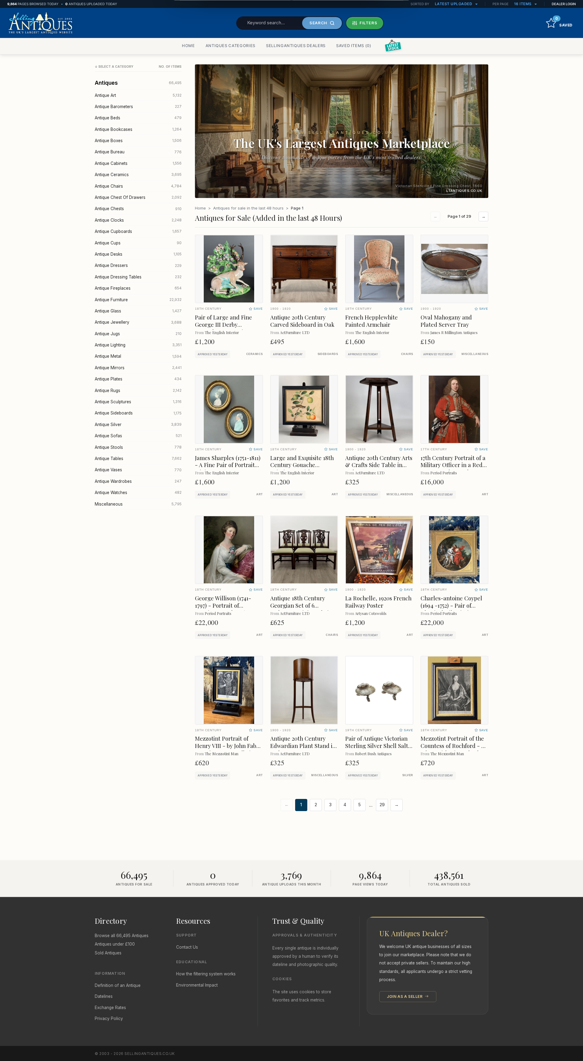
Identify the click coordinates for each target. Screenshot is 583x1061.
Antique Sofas (138, 435)
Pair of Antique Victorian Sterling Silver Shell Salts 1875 (378, 746)
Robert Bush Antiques (373, 753)
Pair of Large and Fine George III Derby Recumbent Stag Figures (226, 324)
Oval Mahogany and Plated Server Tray (446, 320)
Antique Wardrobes (138, 481)
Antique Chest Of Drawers (138, 197)
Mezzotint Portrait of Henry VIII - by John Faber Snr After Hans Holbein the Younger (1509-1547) (228, 749)
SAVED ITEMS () (353, 45)
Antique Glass (138, 311)
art (259, 494)
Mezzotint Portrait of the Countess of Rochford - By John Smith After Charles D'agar (454, 749)
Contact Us (187, 947)
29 (382, 804)
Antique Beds (138, 117)
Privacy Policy (109, 1018)
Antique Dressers (138, 265)
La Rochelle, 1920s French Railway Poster (378, 601)
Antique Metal (138, 356)
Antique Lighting (138, 345)
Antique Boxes (138, 140)
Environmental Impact (197, 985)
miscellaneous (475, 354)
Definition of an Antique (118, 985)
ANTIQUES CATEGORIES (230, 45)
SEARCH (318, 22)
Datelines (104, 996)
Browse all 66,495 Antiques (121, 935)
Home (200, 208)
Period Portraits (443, 472)
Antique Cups (138, 243)
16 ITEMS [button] (523, 4)
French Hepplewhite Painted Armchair (371, 320)
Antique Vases (138, 469)
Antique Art (138, 95)
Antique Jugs (138, 333)
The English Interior (222, 332)
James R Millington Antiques (454, 332)
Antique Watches (138, 492)
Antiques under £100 (115, 944)
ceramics (254, 354)
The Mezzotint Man (221, 753)
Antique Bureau (138, 151)
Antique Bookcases (138, 129)
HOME (188, 45)
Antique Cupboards (138, 231)
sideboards (328, 354)
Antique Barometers (138, 106)
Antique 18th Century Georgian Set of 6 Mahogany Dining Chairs (302, 605)
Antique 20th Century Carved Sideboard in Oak (302, 320)
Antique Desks (138, 254)
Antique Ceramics (138, 174)
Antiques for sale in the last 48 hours (248, 208)
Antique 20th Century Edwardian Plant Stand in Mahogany (303, 746)
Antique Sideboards (138, 413)
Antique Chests (138, 208)
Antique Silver (138, 424)
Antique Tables (138, 458)
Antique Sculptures (138, 401)
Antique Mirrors (138, 367)
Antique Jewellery (138, 322)
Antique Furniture (138, 299)
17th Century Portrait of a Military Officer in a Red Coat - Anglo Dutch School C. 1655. (453, 468)
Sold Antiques (108, 952)
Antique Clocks (138, 220)
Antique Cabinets (138, 163)
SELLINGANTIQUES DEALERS (296, 45)
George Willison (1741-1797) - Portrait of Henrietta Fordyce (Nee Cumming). (225, 609)
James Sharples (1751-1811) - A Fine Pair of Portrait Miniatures (228, 465)
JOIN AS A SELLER (405, 996)
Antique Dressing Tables (138, 277)
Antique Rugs (138, 390)
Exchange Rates (110, 1007)
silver (407, 775)
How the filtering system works (206, 973)
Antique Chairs (138, 186)
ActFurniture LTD (295, 332)
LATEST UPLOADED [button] (454, 4)
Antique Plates (138, 379)
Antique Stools (138, 447)
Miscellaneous (138, 504)
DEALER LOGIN (564, 4)
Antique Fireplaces (138, 288)
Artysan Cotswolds (371, 613)
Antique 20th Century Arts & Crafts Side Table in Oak (378, 465)
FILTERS (368, 22)
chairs (407, 354)
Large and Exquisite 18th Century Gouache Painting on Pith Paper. (302, 465)
